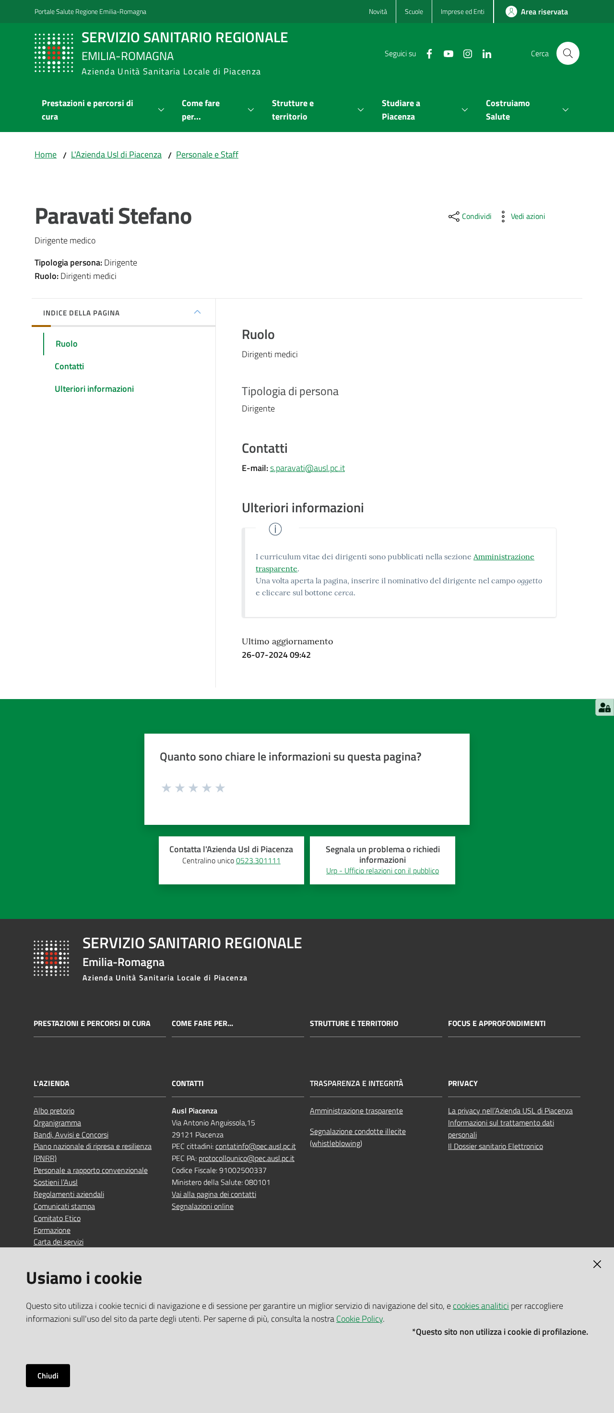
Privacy (463, 1083)
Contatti (188, 1083)
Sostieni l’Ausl (56, 1182)
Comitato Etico (57, 1218)
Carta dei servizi (58, 1241)
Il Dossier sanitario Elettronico (495, 1146)
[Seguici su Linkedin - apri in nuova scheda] (483, 53)
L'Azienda (52, 1083)
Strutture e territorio (354, 1023)
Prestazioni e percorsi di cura (92, 1023)
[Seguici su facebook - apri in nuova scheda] (425, 53)
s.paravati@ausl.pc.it (307, 467)
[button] (567, 53)
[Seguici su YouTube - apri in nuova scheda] (444, 53)
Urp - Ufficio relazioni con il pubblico (382, 870)
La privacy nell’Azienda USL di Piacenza (510, 1110)
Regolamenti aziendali (69, 1194)
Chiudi (48, 1375)
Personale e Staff (207, 154)
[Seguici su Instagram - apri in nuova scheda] (463, 53)
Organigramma (57, 1122)
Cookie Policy (359, 1318)
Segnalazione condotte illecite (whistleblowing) (358, 1137)
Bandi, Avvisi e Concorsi (71, 1134)
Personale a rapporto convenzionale (91, 1170)
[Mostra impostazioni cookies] (604, 707)
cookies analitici (481, 1305)
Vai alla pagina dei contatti (214, 1194)
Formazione (52, 1230)
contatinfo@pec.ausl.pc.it (255, 1146)
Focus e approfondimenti (497, 1023)
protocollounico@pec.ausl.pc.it (247, 1158)
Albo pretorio (54, 1110)
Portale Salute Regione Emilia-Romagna (90, 11)
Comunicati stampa (64, 1206)
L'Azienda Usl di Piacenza (116, 154)
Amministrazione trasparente (356, 1110)
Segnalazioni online (203, 1206)
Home (46, 154)
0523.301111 (258, 860)
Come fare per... (202, 1023)
